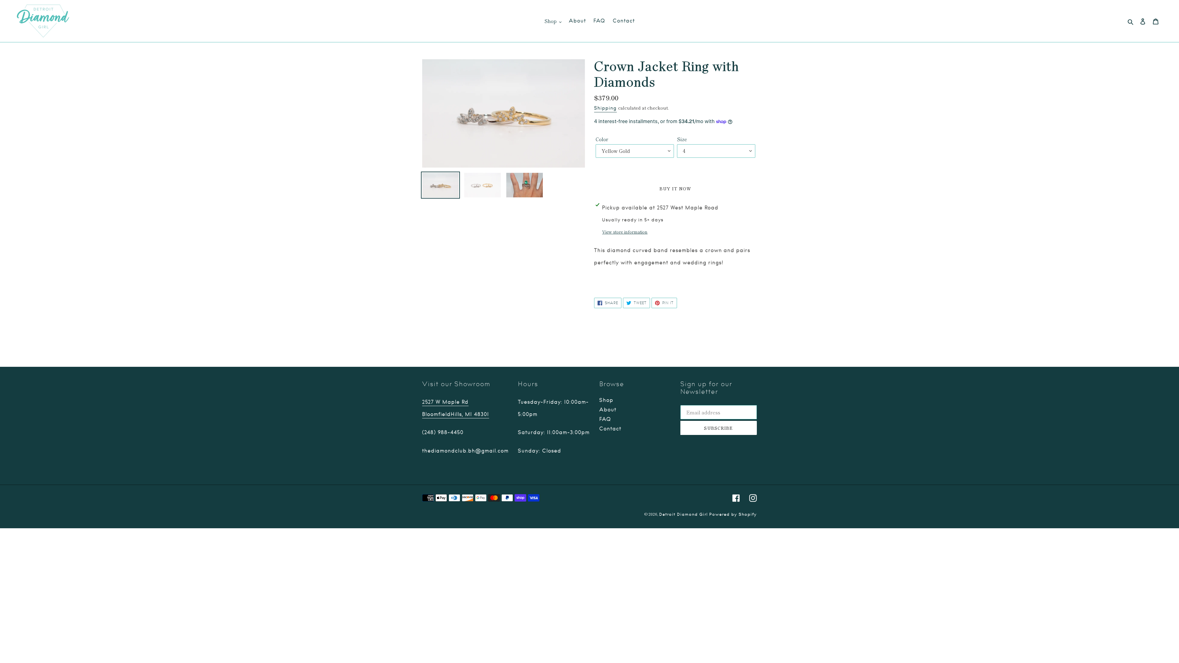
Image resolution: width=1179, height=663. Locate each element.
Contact (610, 428)
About (608, 409)
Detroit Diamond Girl (683, 514)
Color (602, 139)
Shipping (605, 108)
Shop (606, 400)
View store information (625, 232)
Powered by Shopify (733, 514)
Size (682, 139)
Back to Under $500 (594, 343)
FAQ (605, 419)
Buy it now (675, 188)
